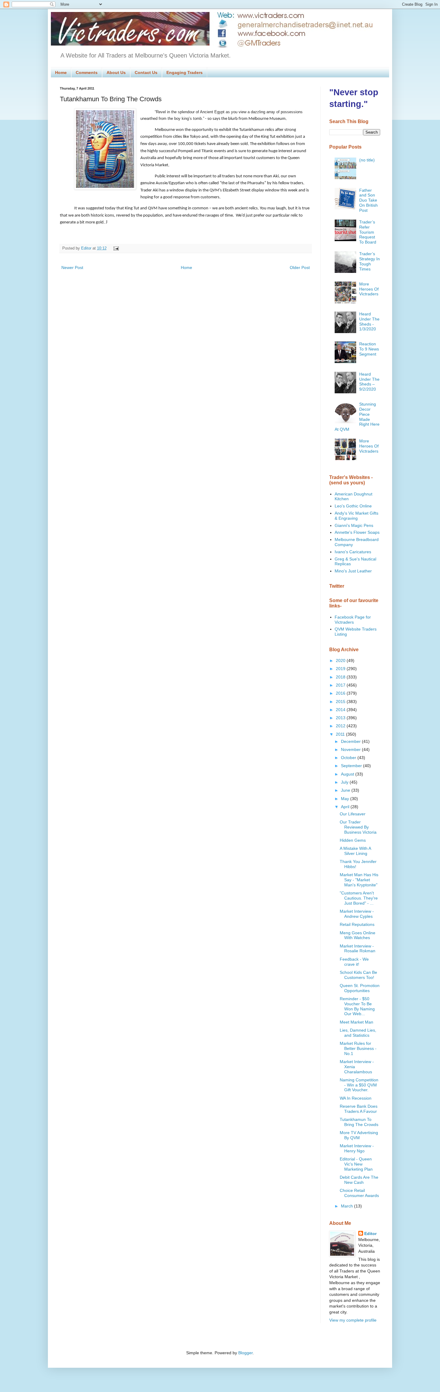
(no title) (367, 160)
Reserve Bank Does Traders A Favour (358, 1109)
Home (61, 72)
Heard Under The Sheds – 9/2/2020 (369, 382)
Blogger (245, 1352)
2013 (341, 717)
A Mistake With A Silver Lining (355, 851)
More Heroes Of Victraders (369, 289)
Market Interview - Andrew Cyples (357, 914)
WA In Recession (355, 1098)
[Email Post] (115, 248)
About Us (116, 72)
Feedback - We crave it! (354, 962)
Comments (87, 72)
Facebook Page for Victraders (353, 620)
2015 (341, 701)
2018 (341, 677)
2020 (341, 660)
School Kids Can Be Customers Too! (358, 975)
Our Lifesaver (352, 813)
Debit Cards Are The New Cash (359, 1180)
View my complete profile (353, 1320)
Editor (370, 1233)
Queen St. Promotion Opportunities (360, 988)
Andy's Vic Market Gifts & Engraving (356, 516)
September (352, 765)
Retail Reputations (357, 924)
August (348, 774)
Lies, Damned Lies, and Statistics (358, 1033)
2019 (341, 668)
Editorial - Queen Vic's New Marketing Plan (356, 1164)
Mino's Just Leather (353, 571)
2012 (341, 725)
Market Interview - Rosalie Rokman (357, 948)
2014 (341, 709)
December (351, 741)
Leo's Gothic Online (353, 506)
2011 (341, 734)
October (349, 757)
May (345, 798)
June (346, 790)
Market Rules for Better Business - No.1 (358, 1048)
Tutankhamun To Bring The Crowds (359, 1122)
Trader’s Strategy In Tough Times (369, 261)
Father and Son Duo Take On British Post (368, 200)
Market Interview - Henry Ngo (357, 1148)
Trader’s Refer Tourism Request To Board (367, 232)
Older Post (300, 267)
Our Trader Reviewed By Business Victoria (358, 827)
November (351, 749)
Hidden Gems (353, 840)
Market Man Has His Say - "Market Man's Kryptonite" (359, 879)
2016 (341, 693)
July (345, 782)
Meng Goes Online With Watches (357, 935)
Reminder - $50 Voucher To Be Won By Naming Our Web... (357, 1006)
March (347, 1206)
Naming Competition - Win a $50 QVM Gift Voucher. (359, 1084)
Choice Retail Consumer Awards (359, 1193)
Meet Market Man (356, 1022)
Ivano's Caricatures (353, 551)
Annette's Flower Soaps (357, 532)
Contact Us (146, 72)
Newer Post (72, 267)
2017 (341, 685)
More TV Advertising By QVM (359, 1135)
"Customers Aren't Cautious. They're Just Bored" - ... (359, 898)
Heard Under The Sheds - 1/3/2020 (369, 321)
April (346, 806)
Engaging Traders (184, 72)
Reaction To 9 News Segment (369, 348)
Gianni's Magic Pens (354, 525)
